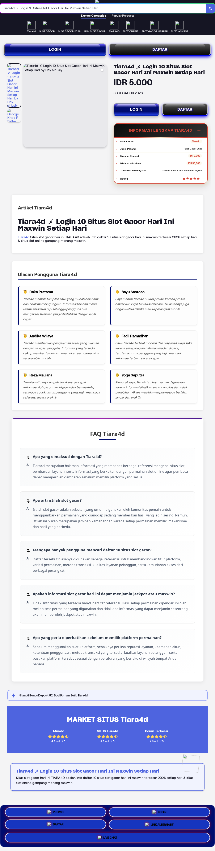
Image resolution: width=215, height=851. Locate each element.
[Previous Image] (26, 106)
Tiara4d (23, 237)
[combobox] (103, 8)
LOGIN (55, 49)
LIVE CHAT (110, 838)
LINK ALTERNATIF (162, 825)
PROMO (58, 812)
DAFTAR (160, 49)
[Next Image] (103, 106)
